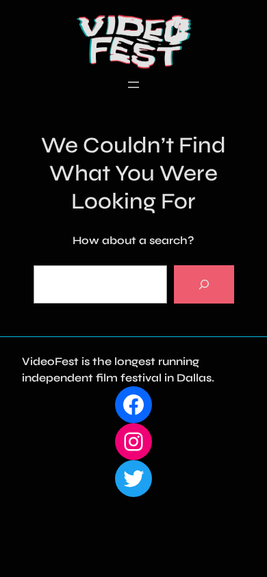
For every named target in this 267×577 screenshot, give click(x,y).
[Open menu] (133, 85)
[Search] (204, 284)
